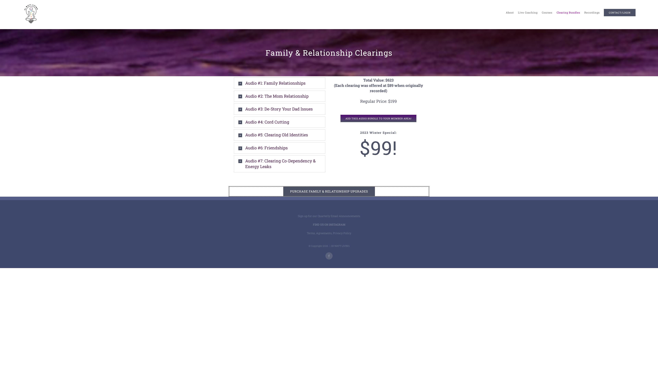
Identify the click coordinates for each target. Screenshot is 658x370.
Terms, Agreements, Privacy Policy (329, 233)
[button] (279, 83)
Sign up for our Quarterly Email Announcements (329, 216)
